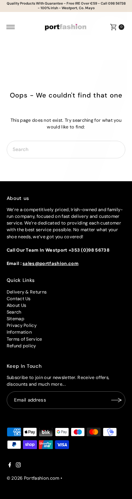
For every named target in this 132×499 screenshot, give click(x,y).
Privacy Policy (22, 325)
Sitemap (15, 319)
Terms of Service (24, 339)
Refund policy (21, 346)
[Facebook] (9, 466)
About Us (16, 305)
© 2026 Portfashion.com (33, 478)
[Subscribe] (116, 400)
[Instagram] (18, 466)
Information (19, 332)
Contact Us (19, 299)
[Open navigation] (10, 27)
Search (14, 312)
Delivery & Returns (27, 292)
